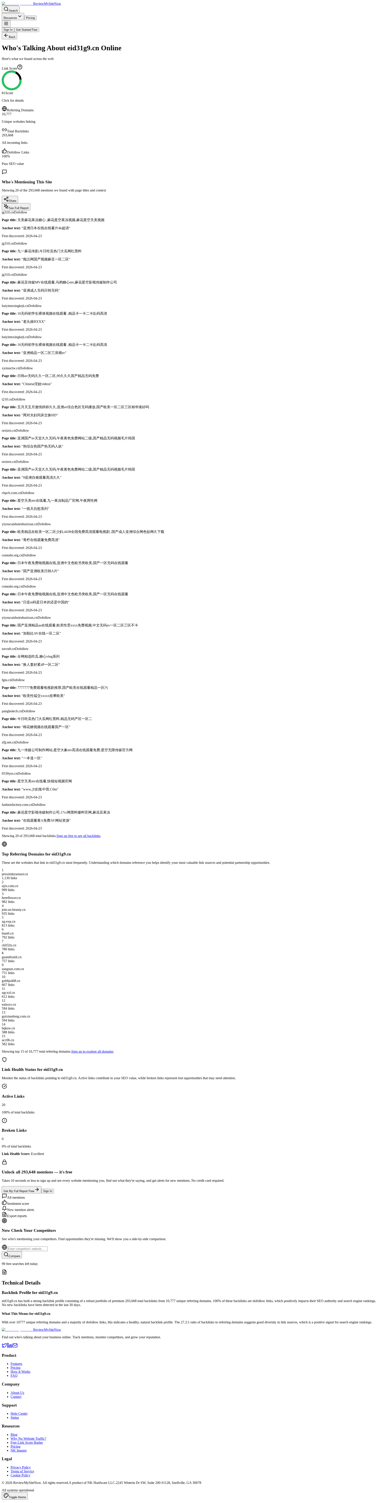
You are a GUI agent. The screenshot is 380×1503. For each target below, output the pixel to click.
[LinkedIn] (9, 1347)
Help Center (19, 1413)
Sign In (8, 29)
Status (15, 1417)
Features (16, 1364)
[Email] (15, 1347)
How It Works (20, 1371)
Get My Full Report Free (19, 1191)
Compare (14, 1256)
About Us (17, 1393)
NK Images (19, 1450)
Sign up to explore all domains (92, 1051)
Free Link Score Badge (27, 1442)
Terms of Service (22, 1471)
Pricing (30, 18)
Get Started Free (26, 29)
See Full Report (19, 208)
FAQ (14, 1375)
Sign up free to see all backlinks (78, 836)
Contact (16, 1396)
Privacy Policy (21, 1467)
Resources (10, 18)
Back (12, 37)
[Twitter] (4, 1347)
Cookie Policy (20, 1475)
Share (12, 200)
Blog (14, 1434)
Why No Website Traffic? (28, 1438)
